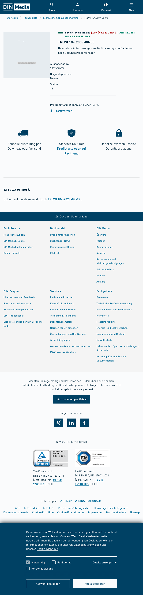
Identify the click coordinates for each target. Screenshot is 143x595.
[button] (78, 7)
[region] (71, 553)
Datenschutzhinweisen (87, 544)
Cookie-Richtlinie (47, 549)
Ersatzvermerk (63, 110)
